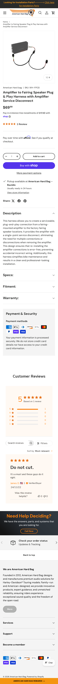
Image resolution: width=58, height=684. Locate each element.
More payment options (29, 173)
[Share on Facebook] (19, 201)
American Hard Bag (18, 676)
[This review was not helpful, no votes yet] (44, 496)
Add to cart (39, 156)
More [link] (9, 609)
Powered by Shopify (35, 676)
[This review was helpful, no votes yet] (39, 496)
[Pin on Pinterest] (25, 201)
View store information (18, 192)
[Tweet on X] (13, 201)
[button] (29, 681)
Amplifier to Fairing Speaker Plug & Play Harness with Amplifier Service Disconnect (25, 25)
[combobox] (39, 451)
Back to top (29, 555)
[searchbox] (17, 443)
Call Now (29, 531)
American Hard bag (12, 87)
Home (5, 22)
